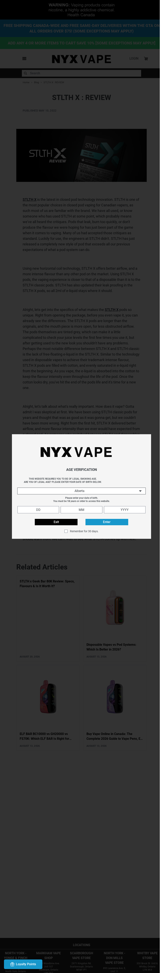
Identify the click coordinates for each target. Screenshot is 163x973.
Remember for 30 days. (82, 531)
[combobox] (80, 491)
